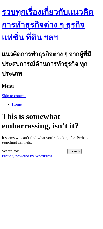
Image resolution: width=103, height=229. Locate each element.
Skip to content (14, 96)
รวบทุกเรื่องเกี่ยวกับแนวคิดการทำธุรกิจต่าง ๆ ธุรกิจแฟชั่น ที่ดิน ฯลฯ (48, 24)
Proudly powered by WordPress (27, 156)
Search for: (10, 151)
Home (17, 104)
